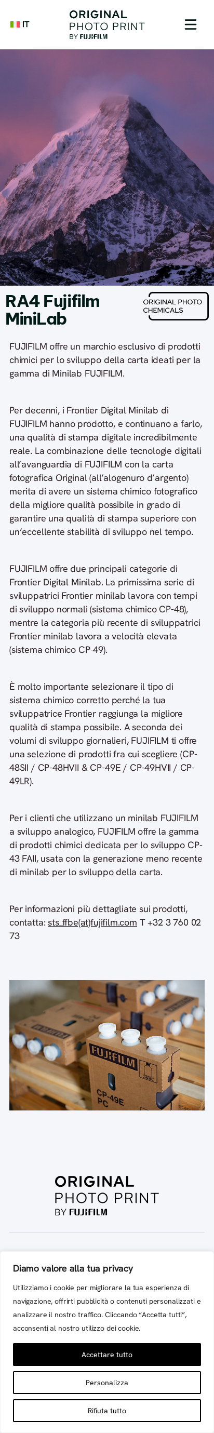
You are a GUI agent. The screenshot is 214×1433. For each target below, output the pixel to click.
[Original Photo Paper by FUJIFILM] (107, 24)
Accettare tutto (107, 1354)
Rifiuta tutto (107, 1410)
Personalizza (107, 1382)
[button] (191, 24)
